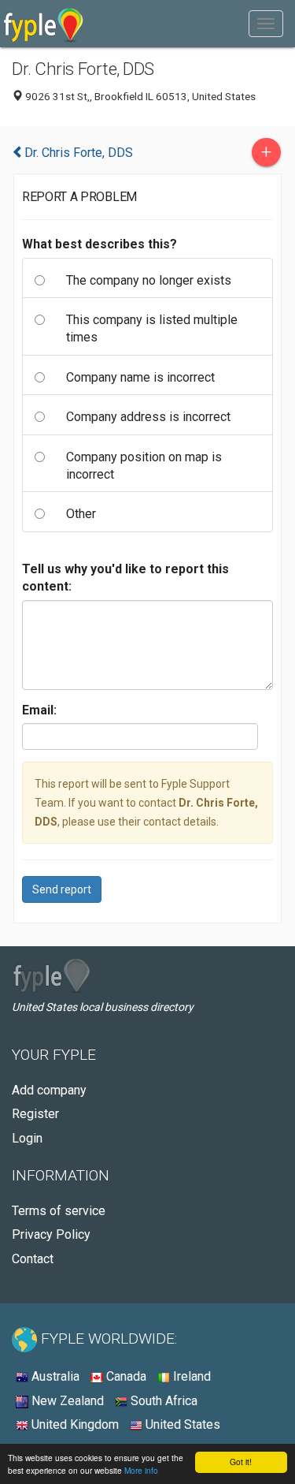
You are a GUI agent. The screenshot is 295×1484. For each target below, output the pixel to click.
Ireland (190, 1376)
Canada (124, 1376)
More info (141, 1470)
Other (81, 513)
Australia (53, 1376)
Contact (32, 1258)
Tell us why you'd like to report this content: (125, 577)
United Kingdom (73, 1424)
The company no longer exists (148, 280)
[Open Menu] (266, 23)
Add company (49, 1090)
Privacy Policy (51, 1234)
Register (35, 1113)
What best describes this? (99, 244)
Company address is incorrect (148, 416)
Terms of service (58, 1210)
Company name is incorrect (140, 377)
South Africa (162, 1400)
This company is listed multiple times (152, 328)
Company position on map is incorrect (144, 465)
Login (27, 1138)
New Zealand (66, 1400)
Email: (39, 710)
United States (181, 1424)
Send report (61, 889)
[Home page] (43, 23)
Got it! (241, 1461)
